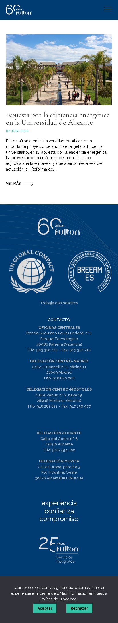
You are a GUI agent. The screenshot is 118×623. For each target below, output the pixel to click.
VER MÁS (13, 184)
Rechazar (79, 608)
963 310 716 (80, 350)
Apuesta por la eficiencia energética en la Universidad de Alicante (58, 118)
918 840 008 (63, 378)
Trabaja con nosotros (59, 303)
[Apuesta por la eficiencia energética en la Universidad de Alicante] (59, 69)
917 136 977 (80, 406)
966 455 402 (63, 450)
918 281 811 (47, 406)
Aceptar (45, 608)
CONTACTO (59, 319)
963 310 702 (47, 350)
